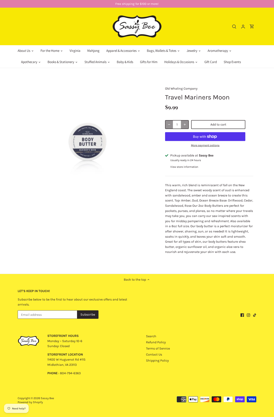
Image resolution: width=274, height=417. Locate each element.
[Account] (243, 26)
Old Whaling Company (181, 88)
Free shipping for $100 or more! (136, 4)
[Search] (234, 26)
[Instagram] (248, 315)
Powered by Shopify (30, 402)
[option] (88, 132)
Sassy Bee (47, 398)
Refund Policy (156, 342)
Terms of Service (158, 348)
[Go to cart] (252, 26)
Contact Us (154, 354)
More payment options (205, 145)
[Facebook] (242, 315)
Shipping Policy (157, 360)
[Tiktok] (254, 315)
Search (151, 336)
